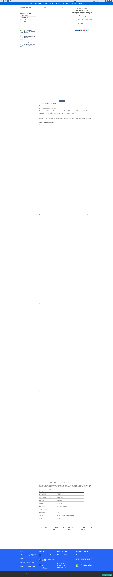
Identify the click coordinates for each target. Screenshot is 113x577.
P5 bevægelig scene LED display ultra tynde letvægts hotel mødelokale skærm (45, 539)
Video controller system (24, 23)
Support (73, 3)
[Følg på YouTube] (111, 1)
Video (51, 3)
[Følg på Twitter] (107, 1)
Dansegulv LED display (24, 21)
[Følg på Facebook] (105, 1)
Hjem (31, 3)
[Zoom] (46, 94)
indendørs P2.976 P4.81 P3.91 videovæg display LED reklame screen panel (87, 539)
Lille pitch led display (24, 17)
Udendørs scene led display (25, 13)
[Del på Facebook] (76, 30)
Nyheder (65, 3)
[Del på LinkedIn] (86, 30)
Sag (46, 3)
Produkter (38, 3)
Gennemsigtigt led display (25, 19)
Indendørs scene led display (25, 11)
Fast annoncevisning (24, 15)
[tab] (62, 101)
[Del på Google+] (84, 30)
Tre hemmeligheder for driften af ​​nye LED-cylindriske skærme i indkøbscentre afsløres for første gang (48, 566)
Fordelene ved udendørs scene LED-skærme (48, 560)
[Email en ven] (80, 30)
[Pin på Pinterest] (82, 30)
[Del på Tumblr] (88, 30)
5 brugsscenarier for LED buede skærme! (48, 555)
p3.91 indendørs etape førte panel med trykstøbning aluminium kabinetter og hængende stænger (59, 540)
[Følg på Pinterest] (109, 1)
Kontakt (81, 3)
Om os (57, 3)
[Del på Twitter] (78, 30)
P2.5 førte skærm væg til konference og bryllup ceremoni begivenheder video (73, 539)
